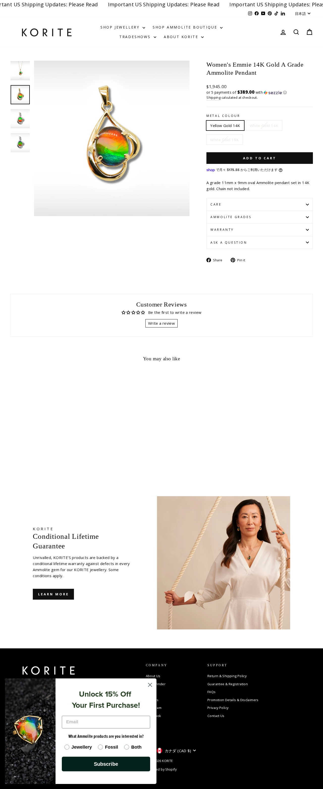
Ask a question (228, 242)
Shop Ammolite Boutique (186, 27)
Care (215, 204)
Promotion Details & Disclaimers (233, 700)
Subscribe (106, 764)
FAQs (211, 692)
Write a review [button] (161, 323)
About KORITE (182, 36)
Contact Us (216, 716)
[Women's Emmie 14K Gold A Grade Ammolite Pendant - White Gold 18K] (27, 466)
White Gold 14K (264, 125)
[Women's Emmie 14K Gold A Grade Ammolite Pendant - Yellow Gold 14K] (13, 466)
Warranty (222, 229)
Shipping (213, 97)
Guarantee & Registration (227, 684)
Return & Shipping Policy (227, 676)
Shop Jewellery (120, 27)
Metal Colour (223, 116)
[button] (259, 92)
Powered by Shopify (161, 769)
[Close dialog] (150, 684)
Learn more (53, 594)
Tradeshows (135, 36)
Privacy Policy (217, 707)
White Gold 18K (224, 139)
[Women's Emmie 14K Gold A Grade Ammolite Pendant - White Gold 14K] (20, 466)
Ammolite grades (230, 217)
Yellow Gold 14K (225, 125)
